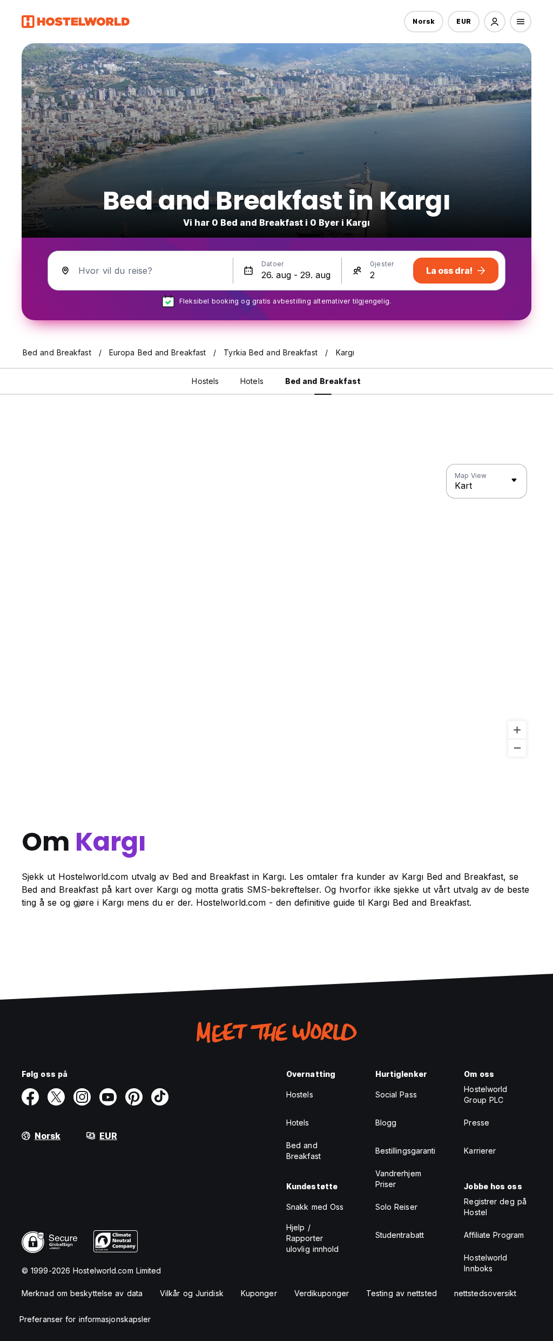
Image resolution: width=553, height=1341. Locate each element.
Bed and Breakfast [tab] (323, 381)
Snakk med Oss (314, 1206)
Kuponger (259, 1293)
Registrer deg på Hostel (495, 1207)
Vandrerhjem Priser (398, 1179)
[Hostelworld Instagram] (82, 1097)
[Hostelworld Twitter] (56, 1097)
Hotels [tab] (252, 381)
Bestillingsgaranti (405, 1150)
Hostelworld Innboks (485, 1263)
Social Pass (396, 1094)
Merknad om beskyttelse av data (82, 1293)
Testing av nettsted (401, 1293)
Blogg (386, 1122)
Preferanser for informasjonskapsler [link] (85, 1319)
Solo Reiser (396, 1206)
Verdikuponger (321, 1293)
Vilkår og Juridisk (192, 1293)
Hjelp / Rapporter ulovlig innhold (312, 1238)
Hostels (299, 1094)
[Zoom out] (517, 748)
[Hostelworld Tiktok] (159, 1097)
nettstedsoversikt (485, 1293)
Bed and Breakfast (303, 1151)
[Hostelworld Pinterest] (134, 1097)
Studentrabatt (399, 1234)
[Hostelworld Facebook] (30, 1097)
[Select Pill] (494, 21)
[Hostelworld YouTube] (108, 1097)
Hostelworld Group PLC (485, 1094)
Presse (476, 1122)
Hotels (297, 1122)
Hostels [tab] (205, 381)
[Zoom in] (517, 730)
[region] (276, 611)
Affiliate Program (494, 1234)
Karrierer (480, 1150)
